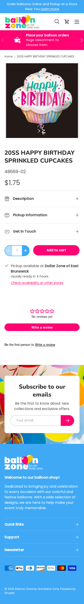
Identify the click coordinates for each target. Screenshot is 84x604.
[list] (42, 100)
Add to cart (56, 250)
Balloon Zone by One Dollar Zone (37, 589)
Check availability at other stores (37, 283)
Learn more (50, 9)
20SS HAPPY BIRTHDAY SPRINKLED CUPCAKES (45, 56)
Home (8, 56)
